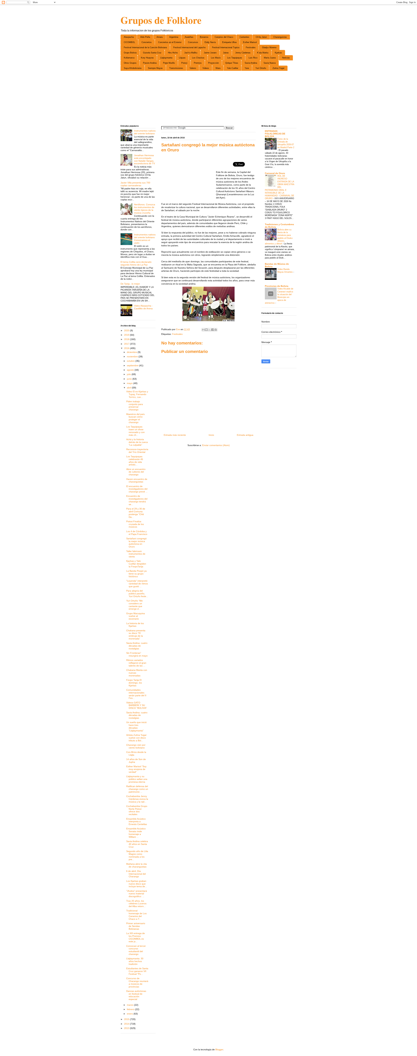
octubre (131, 361)
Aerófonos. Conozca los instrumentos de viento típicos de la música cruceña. (144, 208)
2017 (127, 344)
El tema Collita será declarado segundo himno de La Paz (136, 263)
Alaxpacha (129, 37)
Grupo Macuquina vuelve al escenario (135, 616)
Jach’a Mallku (190, 52)
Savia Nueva (270, 63)
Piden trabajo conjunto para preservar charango (134, 405)
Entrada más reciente (175, 435)
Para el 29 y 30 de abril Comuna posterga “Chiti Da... (135, 512)
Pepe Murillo (169, 63)
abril (129, 387)
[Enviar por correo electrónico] (203, 329)
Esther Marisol (250, 42)
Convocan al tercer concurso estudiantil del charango (136, 950)
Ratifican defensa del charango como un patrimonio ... (137, 789)
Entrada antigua (245, 435)
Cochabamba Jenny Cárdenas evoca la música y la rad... (137, 799)
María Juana (270, 57)
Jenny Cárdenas (243, 52)
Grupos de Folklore (161, 20)
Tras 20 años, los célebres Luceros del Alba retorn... (136, 904)
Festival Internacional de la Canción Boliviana (145, 47)
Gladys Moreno (269, 47)
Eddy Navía (210, 42)
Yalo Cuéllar (232, 68)
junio (129, 379)
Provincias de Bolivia (276, 286)
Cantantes (244, 37)
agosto (131, 370)
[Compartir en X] (209, 329)
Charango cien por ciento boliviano (135, 746)
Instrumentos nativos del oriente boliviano (145, 132)
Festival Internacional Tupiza (225, 47)
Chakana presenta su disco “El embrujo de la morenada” (135, 634)
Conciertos (147, 42)
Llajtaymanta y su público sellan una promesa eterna (136, 779)
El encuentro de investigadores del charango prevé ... (137, 489)
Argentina (173, 37)
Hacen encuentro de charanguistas (136, 480)
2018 (127, 339)
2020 (127, 330)
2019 (127, 335)
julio (129, 374)
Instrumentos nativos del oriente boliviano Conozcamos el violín (145, 238)
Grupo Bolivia (130, 52)
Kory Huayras (147, 57)
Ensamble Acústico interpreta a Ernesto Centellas (136, 822)
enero (130, 1013)
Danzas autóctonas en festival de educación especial (136, 995)
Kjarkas (278, 52)
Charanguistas (280, 37)
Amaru (160, 37)
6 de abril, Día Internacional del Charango (136, 874)
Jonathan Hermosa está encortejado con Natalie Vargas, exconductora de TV (144, 159)
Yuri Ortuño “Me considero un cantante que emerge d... (134, 604)
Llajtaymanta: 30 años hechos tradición (134, 961)
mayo (130, 383)
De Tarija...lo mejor (130, 283)
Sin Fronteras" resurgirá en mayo (137, 654)
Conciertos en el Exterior (169, 42)
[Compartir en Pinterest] (215, 329)
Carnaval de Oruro (275, 173)
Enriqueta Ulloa (229, 42)
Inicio (211, 435)
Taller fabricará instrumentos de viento (135, 554)
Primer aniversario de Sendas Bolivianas (135, 926)
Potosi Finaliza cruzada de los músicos (135, 524)
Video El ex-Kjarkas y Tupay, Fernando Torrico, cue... (137, 394)
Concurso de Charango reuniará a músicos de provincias (137, 982)
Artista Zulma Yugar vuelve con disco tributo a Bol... (136, 738)
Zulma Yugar (278, 68)
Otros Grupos (130, 63)
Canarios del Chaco (224, 37)
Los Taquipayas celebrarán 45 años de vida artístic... (134, 460)
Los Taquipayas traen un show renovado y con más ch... (135, 430)
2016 (127, 348)
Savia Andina (251, 63)
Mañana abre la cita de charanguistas (136, 865)
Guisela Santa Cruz (152, 52)
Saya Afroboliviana (132, 68)
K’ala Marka (262, 52)
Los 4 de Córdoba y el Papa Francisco (136, 532)
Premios (198, 63)
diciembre (132, 352)
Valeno (193, 68)
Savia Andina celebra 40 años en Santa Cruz (137, 844)
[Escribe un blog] (206, 329)
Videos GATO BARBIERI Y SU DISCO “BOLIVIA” (136, 705)
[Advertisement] (208, 98)
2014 (127, 1023)
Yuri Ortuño (260, 68)
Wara (218, 68)
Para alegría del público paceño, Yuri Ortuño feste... (137, 593)
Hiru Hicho (173, 52)
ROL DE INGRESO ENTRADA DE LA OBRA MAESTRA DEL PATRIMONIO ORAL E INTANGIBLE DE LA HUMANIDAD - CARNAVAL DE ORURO (279, 187)
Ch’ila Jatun (261, 37)
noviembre (132, 356)
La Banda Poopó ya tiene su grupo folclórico (136, 574)
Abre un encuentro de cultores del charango (135, 472)
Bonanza (204, 37)
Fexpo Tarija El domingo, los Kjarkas (134, 683)
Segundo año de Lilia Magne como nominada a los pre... (137, 855)
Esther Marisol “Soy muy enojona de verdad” (136, 769)
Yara (247, 68)
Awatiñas (189, 37)
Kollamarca (129, 57)
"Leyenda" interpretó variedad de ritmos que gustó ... (137, 584)
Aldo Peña (145, 37)
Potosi (184, 63)
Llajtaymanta (166, 57)
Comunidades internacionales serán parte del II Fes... (136, 694)
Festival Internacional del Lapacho (189, 47)
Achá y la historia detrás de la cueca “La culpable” (137, 442)
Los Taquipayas (234, 57)
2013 (127, 1028)
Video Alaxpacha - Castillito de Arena (143, 307)
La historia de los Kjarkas (135, 624)
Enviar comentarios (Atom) (216, 445)
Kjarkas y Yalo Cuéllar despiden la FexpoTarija (136, 564)
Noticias (286, 57)
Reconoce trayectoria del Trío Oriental (137, 450)
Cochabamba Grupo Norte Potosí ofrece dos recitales (136, 810)
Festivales (251, 47)
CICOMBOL (129, 42)
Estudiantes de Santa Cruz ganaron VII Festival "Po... (137, 971)
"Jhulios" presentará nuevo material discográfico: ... (136, 894)
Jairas (226, 52)
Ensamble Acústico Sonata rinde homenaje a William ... (136, 832)
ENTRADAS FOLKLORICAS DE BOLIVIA (275, 134)
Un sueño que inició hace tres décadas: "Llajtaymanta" (136, 726)
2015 (127, 1019)
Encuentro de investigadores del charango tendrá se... (136, 500)
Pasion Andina (150, 63)
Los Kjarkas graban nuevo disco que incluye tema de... (136, 884)
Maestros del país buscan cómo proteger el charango (135, 418)
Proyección (213, 63)
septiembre (133, 365)
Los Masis (216, 57)
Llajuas (182, 57)
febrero (131, 1009)
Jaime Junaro (210, 52)
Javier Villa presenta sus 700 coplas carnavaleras (135, 184)
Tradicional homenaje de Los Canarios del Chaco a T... (136, 914)
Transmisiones (176, 68)
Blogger (219, 1049)
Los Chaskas (198, 57)
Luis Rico (253, 57)
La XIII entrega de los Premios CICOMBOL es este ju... (135, 937)
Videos (205, 68)
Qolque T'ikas (231, 63)
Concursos (193, 42)
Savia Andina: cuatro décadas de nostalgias (136, 646)
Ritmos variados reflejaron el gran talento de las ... (136, 663)
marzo (130, 1005)
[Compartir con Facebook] (212, 329)
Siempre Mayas (155, 68)
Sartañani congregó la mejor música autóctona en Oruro (136, 542)
